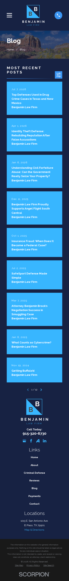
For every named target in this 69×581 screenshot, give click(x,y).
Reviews (34, 480)
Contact (34, 503)
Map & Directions (34, 529)
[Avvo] (38, 441)
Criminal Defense (34, 472)
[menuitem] (19, 565)
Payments (34, 496)
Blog (34, 488)
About (34, 465)
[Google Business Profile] (24, 441)
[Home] (33, 15)
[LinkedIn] (44, 441)
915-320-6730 (34, 433)
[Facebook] (31, 441)
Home (34, 457)
